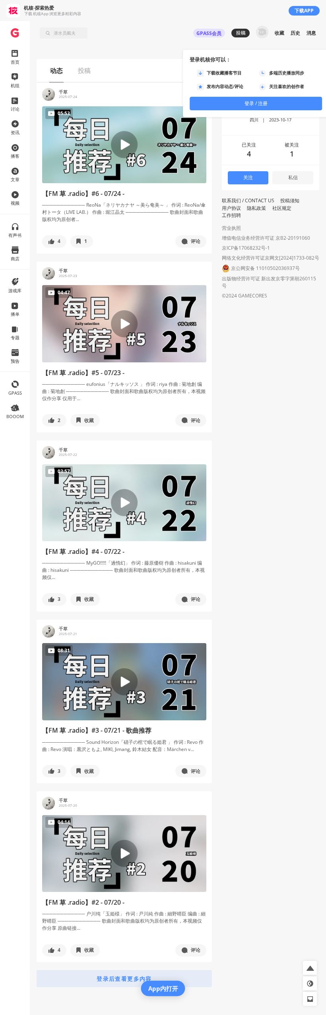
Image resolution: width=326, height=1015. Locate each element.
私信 (293, 177)
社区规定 (281, 208)
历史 (295, 32)
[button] (54, 241)
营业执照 (231, 228)
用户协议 (231, 208)
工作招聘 (231, 215)
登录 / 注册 (256, 103)
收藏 (279, 32)
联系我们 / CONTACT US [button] (248, 200)
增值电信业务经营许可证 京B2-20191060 (266, 238)
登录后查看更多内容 (124, 978)
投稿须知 (289, 200)
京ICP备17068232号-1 (246, 247)
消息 (311, 32)
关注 (248, 177)
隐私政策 (256, 208)
